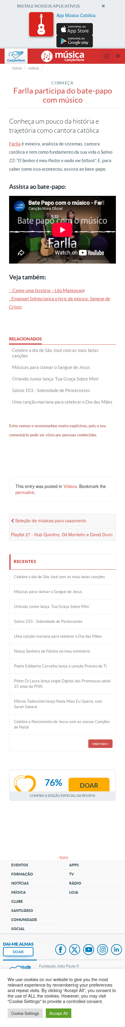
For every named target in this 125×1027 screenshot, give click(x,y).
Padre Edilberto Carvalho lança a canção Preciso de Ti (60, 666)
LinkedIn (116, 950)
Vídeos (70, 486)
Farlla (15, 143)
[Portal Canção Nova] (16, 56)
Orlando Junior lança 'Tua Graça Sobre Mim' (52, 606)
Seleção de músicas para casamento (50, 520)
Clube (17, 901)
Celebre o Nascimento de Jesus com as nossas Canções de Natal (62, 724)
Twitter (74, 950)
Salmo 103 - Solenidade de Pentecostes (48, 621)
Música (18, 892)
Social (18, 929)
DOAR (18, 952)
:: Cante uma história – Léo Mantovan (46, 290)
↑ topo (62, 858)
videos (33, 68)
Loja (73, 892)
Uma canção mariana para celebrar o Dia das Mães (58, 636)
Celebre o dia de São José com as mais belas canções (59, 577)
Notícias (20, 883)
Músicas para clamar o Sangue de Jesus (48, 591)
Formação (22, 874)
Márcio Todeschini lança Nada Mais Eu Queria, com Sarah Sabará (58, 704)
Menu (106, 56)
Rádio (75, 883)
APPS (74, 865)
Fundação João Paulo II (59, 966)
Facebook (61, 950)
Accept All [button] (58, 1013)
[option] (62, 29)
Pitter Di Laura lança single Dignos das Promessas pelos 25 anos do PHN (62, 684)
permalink (24, 492)
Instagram (102, 950)
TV (71, 874)
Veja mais (100, 744)
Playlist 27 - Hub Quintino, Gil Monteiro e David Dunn (62, 534)
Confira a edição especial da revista (62, 795)
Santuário (22, 911)
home (17, 68)
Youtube (88, 950)
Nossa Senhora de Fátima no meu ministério (52, 651)
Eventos (19, 865)
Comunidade (24, 920)
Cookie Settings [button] (25, 1013)
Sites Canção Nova (117, 56)
